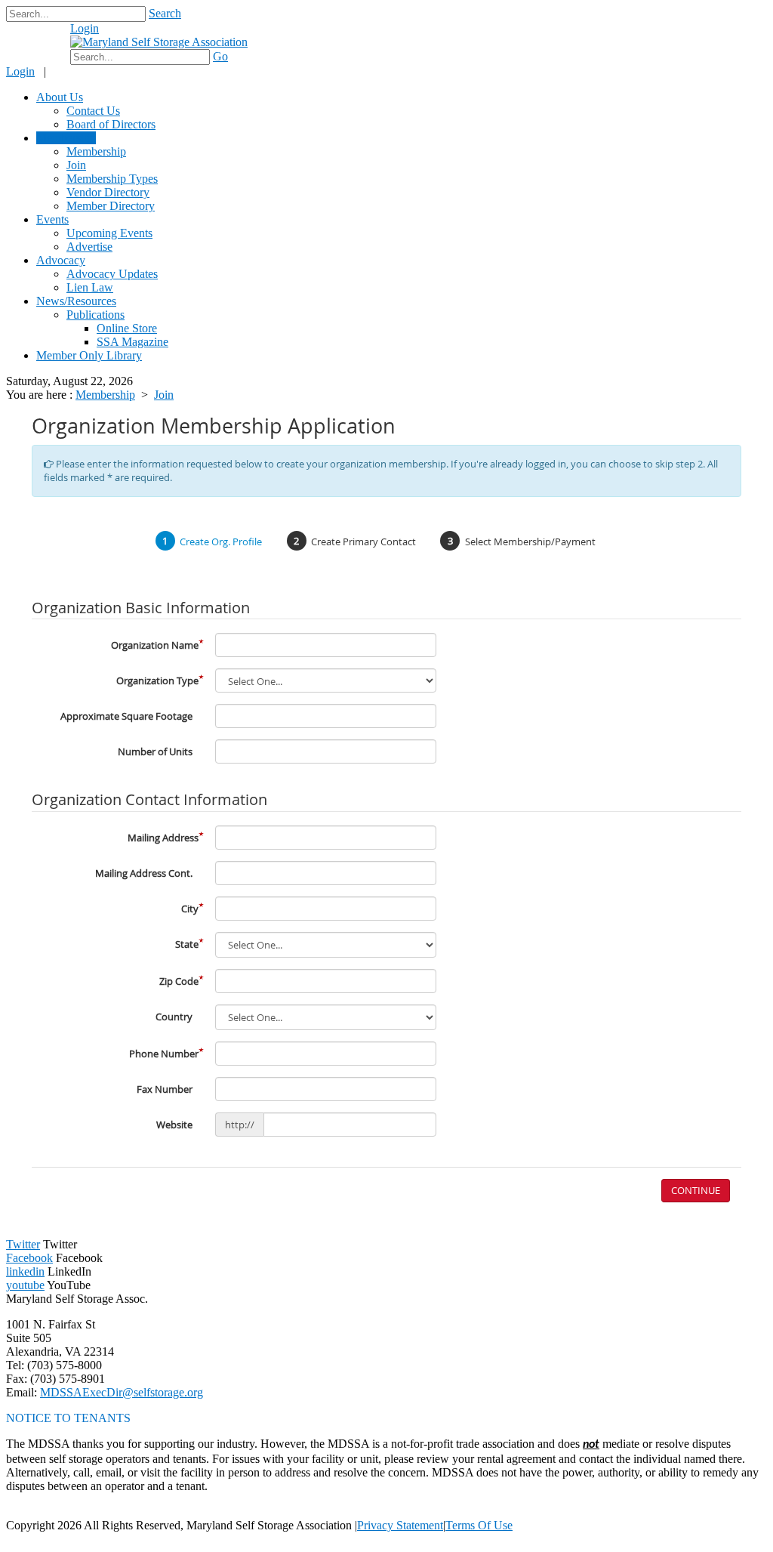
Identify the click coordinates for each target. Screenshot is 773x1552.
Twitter (23, 1244)
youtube (25, 1285)
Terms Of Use (479, 1525)
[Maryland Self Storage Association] (159, 41)
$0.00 (44, 35)
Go (220, 56)
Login (84, 28)
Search (165, 13)
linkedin (25, 1271)
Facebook (29, 1257)
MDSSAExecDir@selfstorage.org (121, 1392)
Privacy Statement (400, 1525)
